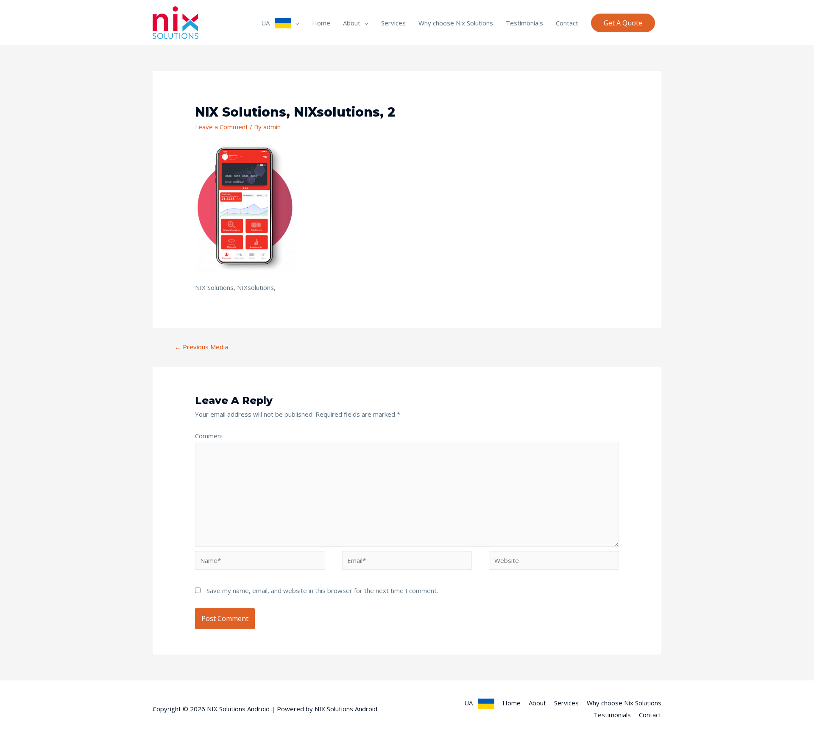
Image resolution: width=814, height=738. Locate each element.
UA (268, 23)
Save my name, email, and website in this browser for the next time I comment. (322, 590)
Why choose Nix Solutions (455, 23)
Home (321, 23)
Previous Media (201, 347)
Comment (209, 436)
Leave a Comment (221, 127)
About (351, 23)
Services (393, 23)
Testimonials (524, 23)
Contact (567, 23)
